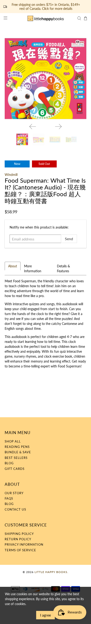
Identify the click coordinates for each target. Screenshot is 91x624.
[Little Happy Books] (45, 18)
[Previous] (32, 126)
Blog (9, 463)
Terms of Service (20, 550)
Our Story (14, 493)
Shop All (13, 441)
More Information (32, 268)
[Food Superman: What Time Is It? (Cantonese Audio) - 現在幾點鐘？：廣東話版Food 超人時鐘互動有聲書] (46, 79)
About (12, 266)
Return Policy (18, 539)
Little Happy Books (51, 571)
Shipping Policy (19, 534)
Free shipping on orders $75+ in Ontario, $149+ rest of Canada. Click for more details (46, 7)
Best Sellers (16, 458)
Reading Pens (17, 447)
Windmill (11, 175)
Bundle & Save (18, 452)
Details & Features (63, 268)
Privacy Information (24, 544)
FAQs (9, 498)
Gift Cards (14, 469)
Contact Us (15, 509)
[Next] (58, 126)
